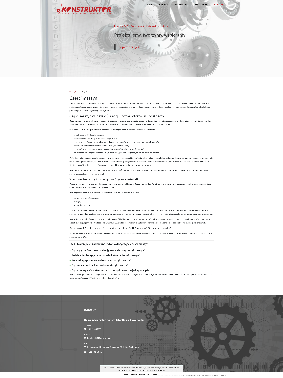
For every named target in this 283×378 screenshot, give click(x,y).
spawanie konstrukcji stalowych (175, 233)
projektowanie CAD (77, 237)
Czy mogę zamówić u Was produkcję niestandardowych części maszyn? (108, 250)
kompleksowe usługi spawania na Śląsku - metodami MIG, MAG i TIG (132, 233)
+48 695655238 (94, 329)
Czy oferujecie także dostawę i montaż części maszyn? (100, 265)
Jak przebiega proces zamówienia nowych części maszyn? (101, 260)
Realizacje (200, 4)
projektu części (75, 107)
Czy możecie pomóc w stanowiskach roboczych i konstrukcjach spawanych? (111, 270)
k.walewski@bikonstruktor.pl (99, 338)
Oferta (163, 4)
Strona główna (74, 92)
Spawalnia (181, 4)
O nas (149, 4)
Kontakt (219, 4)
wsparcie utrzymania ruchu (201, 233)
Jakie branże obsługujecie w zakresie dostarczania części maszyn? (106, 255)
